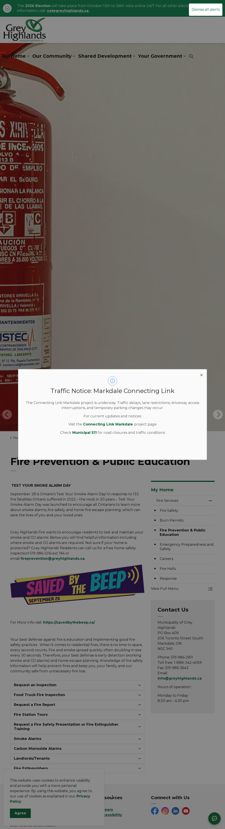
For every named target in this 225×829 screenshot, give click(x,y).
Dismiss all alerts (206, 9)
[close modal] (201, 374)
